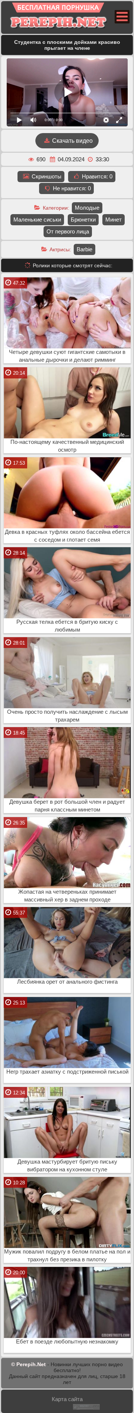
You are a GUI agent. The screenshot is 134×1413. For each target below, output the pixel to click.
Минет (113, 219)
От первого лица (68, 231)
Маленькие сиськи (37, 219)
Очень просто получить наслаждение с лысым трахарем (67, 716)
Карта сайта (67, 1399)
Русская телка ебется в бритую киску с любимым (67, 626)
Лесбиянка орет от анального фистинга (67, 982)
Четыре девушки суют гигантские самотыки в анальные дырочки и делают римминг (67, 356)
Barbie (84, 249)
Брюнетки (83, 219)
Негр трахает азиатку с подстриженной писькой (67, 1072)
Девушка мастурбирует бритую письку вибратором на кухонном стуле (67, 1165)
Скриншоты (45, 176)
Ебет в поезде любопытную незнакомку (67, 1342)
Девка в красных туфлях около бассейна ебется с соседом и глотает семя (67, 536)
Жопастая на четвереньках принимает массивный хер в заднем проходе (67, 896)
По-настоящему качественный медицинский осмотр (67, 446)
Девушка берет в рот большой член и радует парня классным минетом (67, 806)
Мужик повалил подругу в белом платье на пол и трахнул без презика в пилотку (67, 1255)
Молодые (87, 207)
